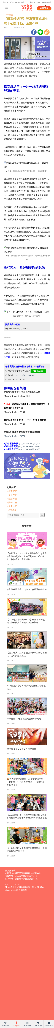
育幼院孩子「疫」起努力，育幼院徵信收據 (27, 589)
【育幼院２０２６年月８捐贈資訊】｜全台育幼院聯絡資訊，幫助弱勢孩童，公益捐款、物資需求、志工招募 (27, 556)
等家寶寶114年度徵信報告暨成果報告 (24, 719)
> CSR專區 (12, 510)
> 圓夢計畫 (12, 502)
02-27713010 (13, 884)
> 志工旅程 (12, 506)
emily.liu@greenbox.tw (24, 375)
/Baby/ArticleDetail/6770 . (14, 438)
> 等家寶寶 (12, 491)
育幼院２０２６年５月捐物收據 (21, 749)
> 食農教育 (12, 495)
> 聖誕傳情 (12, 499)
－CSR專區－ (9, 15)
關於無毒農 (10, 871)
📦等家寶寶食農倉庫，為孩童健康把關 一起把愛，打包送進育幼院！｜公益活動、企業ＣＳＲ (27, 782)
